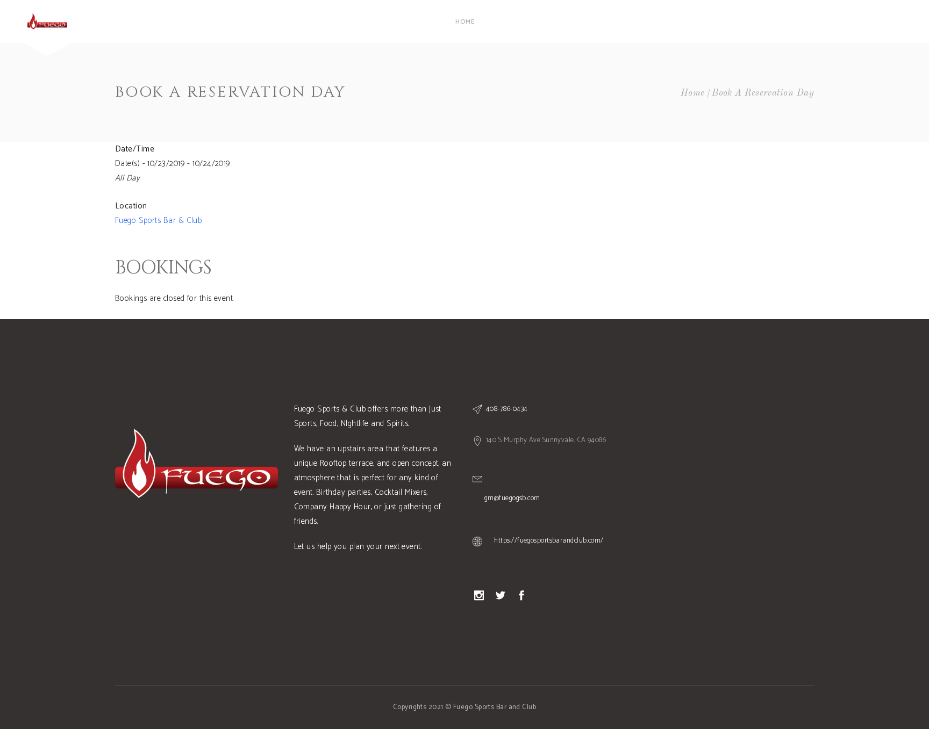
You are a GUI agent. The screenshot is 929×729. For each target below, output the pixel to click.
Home (693, 93)
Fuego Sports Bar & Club (158, 220)
